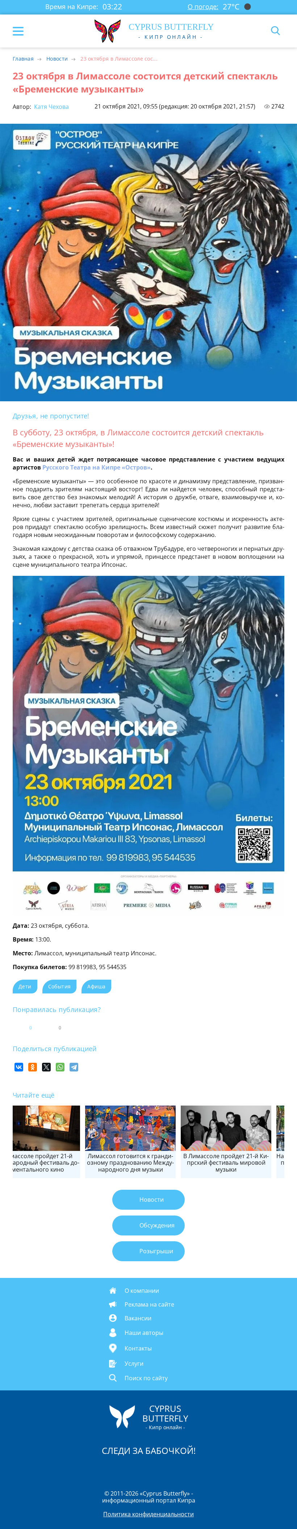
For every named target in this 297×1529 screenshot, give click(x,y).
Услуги (134, 1364)
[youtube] (190, 1469)
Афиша (96, 986)
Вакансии (138, 1318)
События (59, 986)
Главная (23, 58)
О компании (142, 1290)
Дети (25, 986)
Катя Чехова (51, 107)
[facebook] (107, 1469)
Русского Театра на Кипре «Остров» (96, 467)
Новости (57, 58)
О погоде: (203, 6)
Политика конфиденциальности (148, 1514)
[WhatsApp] (60, 1067)
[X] (46, 1067)
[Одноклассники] (32, 1067)
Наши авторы (144, 1333)
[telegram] (157, 1469)
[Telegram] (74, 1067)
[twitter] (141, 1469)
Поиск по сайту (146, 1378)
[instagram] (124, 1469)
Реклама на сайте (149, 1304)
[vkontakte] (174, 1469)
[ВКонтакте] (19, 1067)
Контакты (138, 1348)
